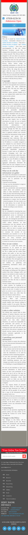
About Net (8, 480)
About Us (8, 477)
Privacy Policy (9, 483)
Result (7, 493)
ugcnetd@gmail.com (6, 467)
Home (7, 474)
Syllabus (8, 489)
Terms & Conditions (11, 499)
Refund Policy (9, 487)
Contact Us (9, 496)
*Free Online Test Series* (14, 450)
